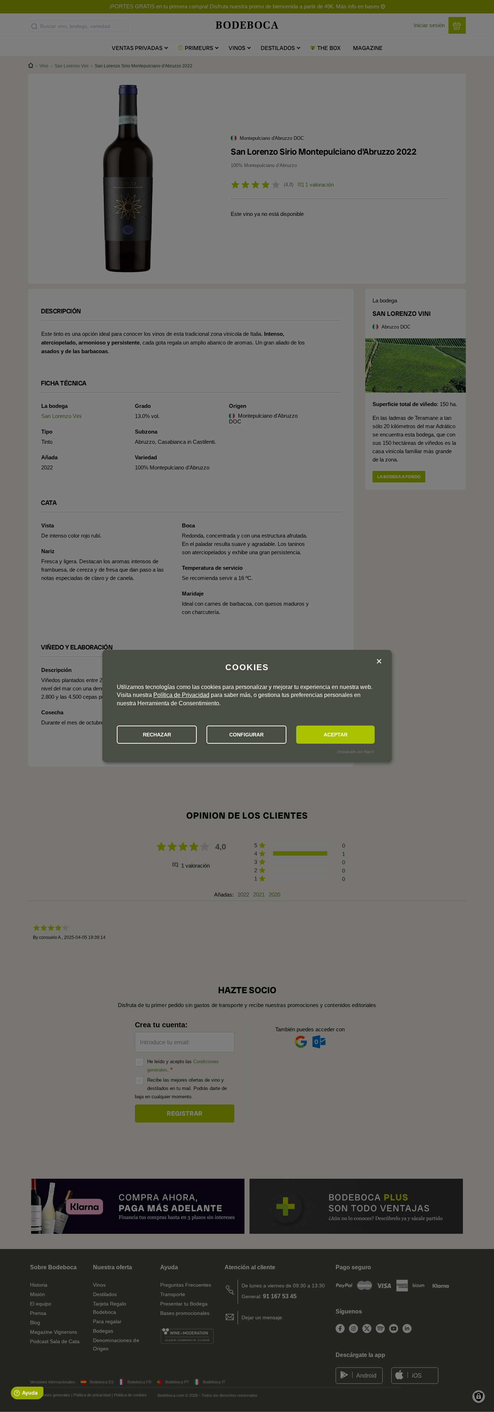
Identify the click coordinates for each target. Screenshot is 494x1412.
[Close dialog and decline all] (379, 661)
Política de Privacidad (181, 695)
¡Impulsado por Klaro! (355, 751)
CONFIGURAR (246, 735)
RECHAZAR (157, 735)
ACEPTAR (336, 735)
